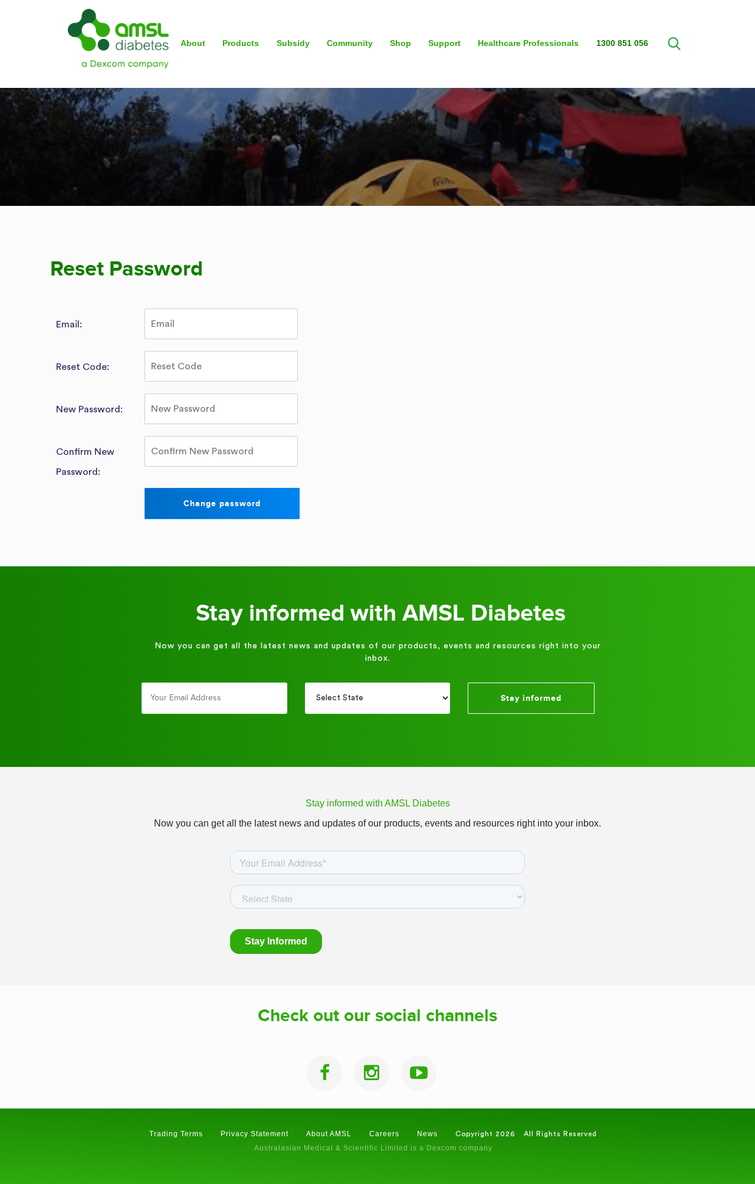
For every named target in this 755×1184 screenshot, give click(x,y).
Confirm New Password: (85, 462)
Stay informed (531, 698)
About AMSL (329, 1134)
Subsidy (293, 43)
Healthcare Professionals (528, 43)
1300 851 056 (622, 43)
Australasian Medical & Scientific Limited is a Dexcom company (373, 1148)
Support (444, 43)
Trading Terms (176, 1134)
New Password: (89, 409)
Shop (400, 43)
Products (240, 43)
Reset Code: (82, 367)
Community (350, 43)
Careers (384, 1134)
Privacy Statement (254, 1134)
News (427, 1134)
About (192, 43)
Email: (69, 324)
